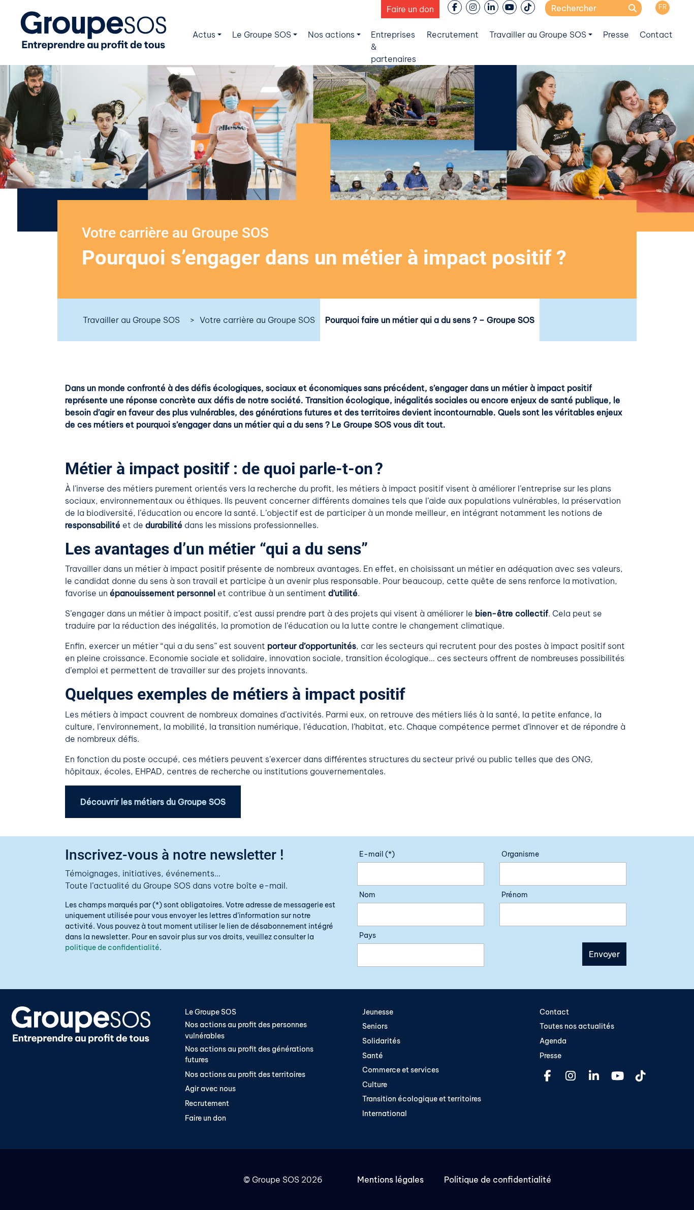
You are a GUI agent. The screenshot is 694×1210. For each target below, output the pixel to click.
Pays (367, 935)
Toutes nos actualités (577, 1026)
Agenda (553, 1040)
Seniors (375, 1026)
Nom (367, 894)
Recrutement (453, 34)
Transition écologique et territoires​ (421, 1098)
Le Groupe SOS (261, 34)
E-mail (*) (377, 854)
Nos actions (331, 34)
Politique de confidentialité (497, 1179)
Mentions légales (390, 1179)
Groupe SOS (275, 1179)
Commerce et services (400, 1069)
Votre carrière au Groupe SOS (257, 320)
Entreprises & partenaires (393, 46)
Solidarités (381, 1040)
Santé (372, 1055)
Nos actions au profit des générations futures (249, 1054)
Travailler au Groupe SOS (537, 34)
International (384, 1113)
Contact (656, 34)
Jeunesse (377, 1012)
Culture (374, 1084)
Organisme (520, 854)
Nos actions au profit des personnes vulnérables (246, 1030)
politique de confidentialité (112, 947)
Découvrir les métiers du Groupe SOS (153, 802)
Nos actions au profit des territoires (245, 1074)
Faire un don (410, 9)
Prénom (514, 894)
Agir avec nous (210, 1088)
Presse (616, 34)
